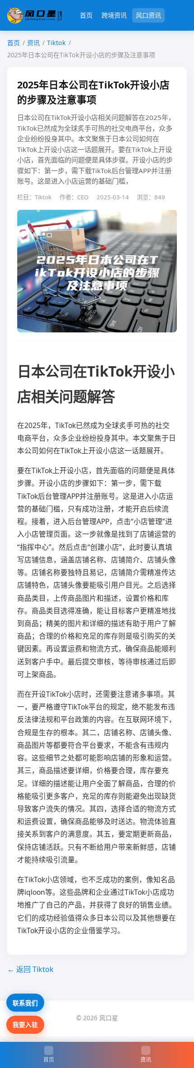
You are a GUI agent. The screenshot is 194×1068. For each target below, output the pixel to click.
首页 (86, 15)
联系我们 (25, 1003)
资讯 (33, 42)
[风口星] (34, 15)
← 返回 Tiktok (30, 969)
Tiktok (56, 42)
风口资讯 (148, 15)
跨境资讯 (114, 15)
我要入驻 (25, 1024)
